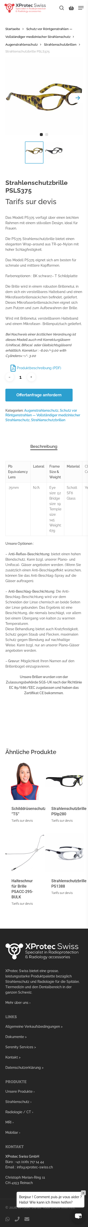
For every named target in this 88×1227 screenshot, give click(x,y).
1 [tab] (41, 134)
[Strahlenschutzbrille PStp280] (64, 780)
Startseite (12, 29)
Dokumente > (16, 1037)
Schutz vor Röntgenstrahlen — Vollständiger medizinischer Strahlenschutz (42, 415)
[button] (78, 1216)
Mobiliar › (12, 1132)
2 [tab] (46, 134)
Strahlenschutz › (18, 1102)
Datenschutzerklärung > (24, 1068)
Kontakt (11, 1057)
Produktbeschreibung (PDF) (39, 368)
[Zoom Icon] (44, 97)
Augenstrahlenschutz (21, 44)
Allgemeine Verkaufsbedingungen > (34, 1026)
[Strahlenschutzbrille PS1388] (64, 852)
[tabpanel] (44, 97)
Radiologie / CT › (19, 1112)
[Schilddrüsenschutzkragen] (24, 780)
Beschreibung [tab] (43, 446)
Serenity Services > (20, 1047)
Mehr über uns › (18, 1003)
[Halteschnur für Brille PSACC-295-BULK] (24, 852)
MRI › (9, 1122)
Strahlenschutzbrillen (60, 44)
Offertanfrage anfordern (39, 395)
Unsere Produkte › (20, 1091)
